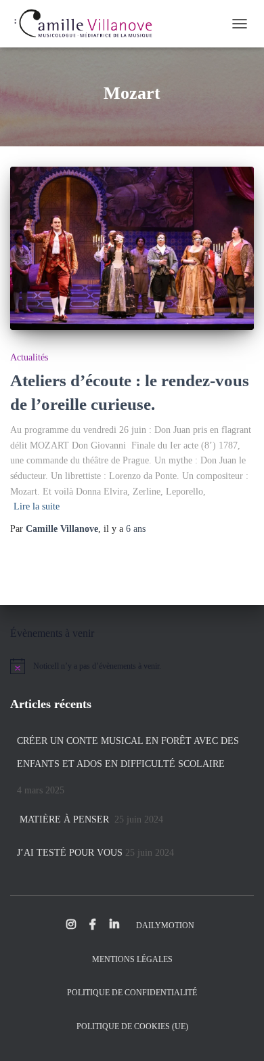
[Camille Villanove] (87, 24)
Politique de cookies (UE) (132, 1026)
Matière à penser (64, 819)
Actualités (29, 357)
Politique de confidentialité (132, 992)
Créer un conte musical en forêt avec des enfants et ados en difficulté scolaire (128, 752)
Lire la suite (37, 506)
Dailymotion (165, 925)
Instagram (71, 924)
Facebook (93, 924)
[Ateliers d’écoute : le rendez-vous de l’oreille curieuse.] (132, 248)
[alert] (132, 666)
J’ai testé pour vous (70, 853)
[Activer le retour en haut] (237, 1034)
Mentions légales (132, 959)
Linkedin (114, 924)
